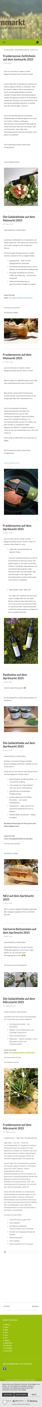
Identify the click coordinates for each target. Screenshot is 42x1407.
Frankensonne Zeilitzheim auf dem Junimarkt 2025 (19, 57)
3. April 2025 (7, 533)
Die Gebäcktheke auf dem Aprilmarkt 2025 (19, 744)
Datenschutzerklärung (24, 1404)
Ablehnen (8, 1395)
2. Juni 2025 (7, 63)
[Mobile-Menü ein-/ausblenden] (4, 42)
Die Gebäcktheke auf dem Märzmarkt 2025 (19, 1000)
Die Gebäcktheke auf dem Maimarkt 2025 (19, 218)
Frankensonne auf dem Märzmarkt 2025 (17, 1126)
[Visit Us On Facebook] (4, 1370)
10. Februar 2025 (9, 1132)
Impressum (15, 1404)
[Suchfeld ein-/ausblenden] (37, 42)
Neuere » (35, 1306)
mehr (34, 1395)
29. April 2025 (8, 224)
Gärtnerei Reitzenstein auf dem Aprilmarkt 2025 (19, 930)
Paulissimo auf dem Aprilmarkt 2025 (15, 676)
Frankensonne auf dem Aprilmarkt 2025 (17, 527)
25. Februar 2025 (9, 1006)
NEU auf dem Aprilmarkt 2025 (18, 897)
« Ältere (6, 1306)
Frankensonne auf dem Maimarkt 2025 (17, 356)
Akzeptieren (21, 1395)
